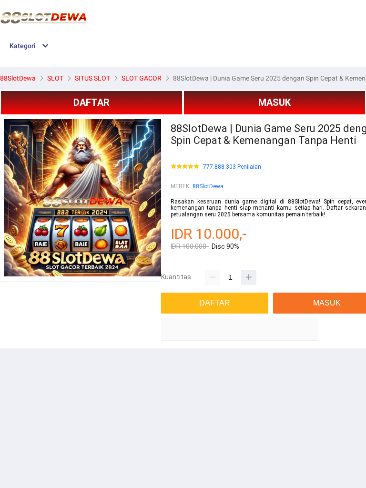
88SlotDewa (208, 186)
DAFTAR (91, 102)
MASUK (274, 102)
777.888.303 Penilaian (232, 167)
